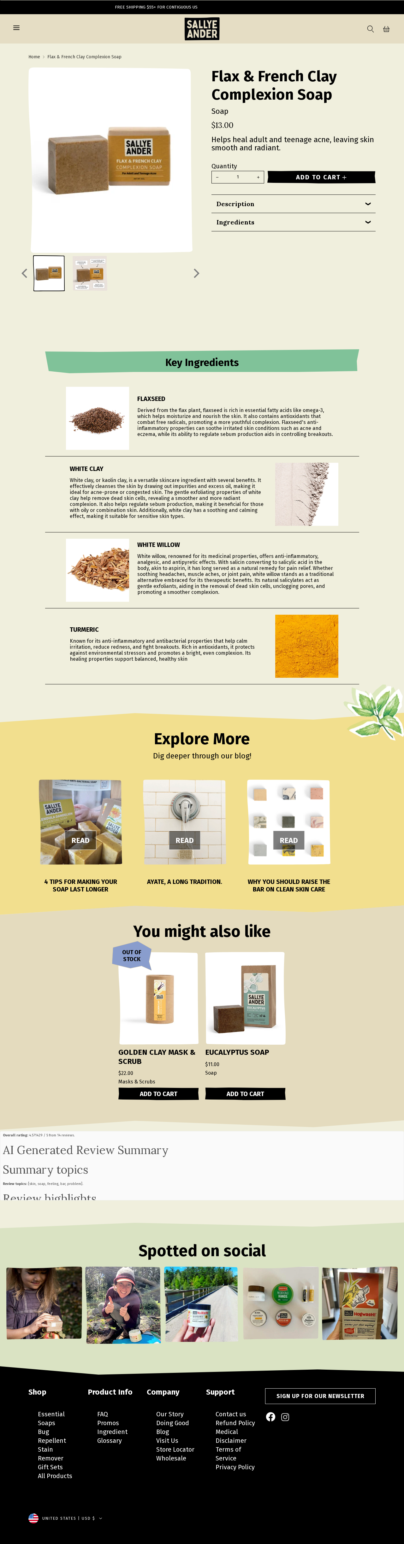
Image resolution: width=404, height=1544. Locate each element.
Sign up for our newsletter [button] (320, 1396)
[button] (16, 29)
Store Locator (175, 1449)
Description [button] (235, 204)
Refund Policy (235, 1423)
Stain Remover (50, 1454)
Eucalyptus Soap (237, 1052)
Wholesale (171, 1458)
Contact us (231, 1414)
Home (34, 57)
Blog (162, 1432)
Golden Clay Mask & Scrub (157, 1057)
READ (80, 840)
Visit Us (167, 1440)
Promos (108, 1423)
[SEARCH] (369, 29)
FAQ (102, 1414)
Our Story (170, 1414)
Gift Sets (50, 1467)
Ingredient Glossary (112, 1436)
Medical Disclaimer (231, 1436)
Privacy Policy (235, 1467)
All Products (55, 1476)
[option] (44, 1309)
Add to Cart (158, 1094)
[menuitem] (271, 1417)
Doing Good (172, 1423)
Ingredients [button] (235, 222)
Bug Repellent (52, 1436)
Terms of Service (228, 1454)
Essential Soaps (51, 1418)
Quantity (224, 166)
